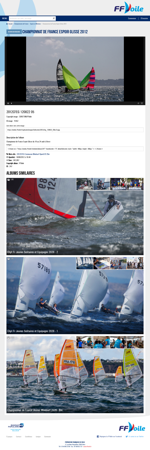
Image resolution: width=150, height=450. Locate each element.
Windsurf (36, 154)
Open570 (43, 154)
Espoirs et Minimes (35, 24)
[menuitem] (9, 24)
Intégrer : (9, 145)
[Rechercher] (54, 18)
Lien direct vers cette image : (15, 126)
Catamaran (28, 154)
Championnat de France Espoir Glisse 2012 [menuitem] (54, 24)
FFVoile (129, 7)
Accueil (10, 24)
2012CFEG (20, 154)
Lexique (38, 436)
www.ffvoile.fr (87, 447)
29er (48, 154)
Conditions (28, 436)
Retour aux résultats (14, 32)
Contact (18, 436)
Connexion (132, 18)
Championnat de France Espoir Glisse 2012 (55, 32)
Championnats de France (21, 24)
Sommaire (47, 436)
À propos (9, 436)
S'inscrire (144, 18)
